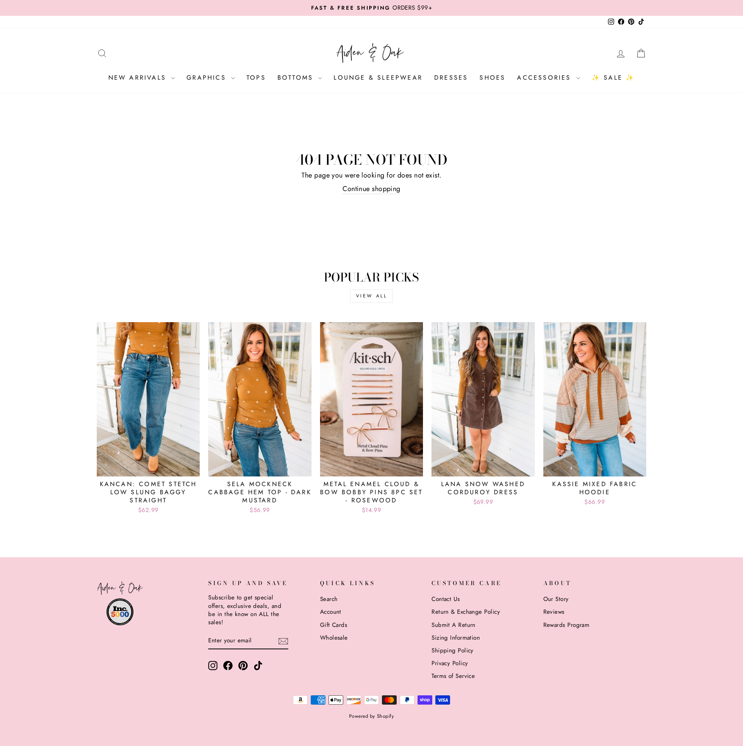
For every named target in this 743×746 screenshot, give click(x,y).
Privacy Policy (449, 663)
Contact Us (445, 599)
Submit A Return (453, 625)
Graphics (208, 77)
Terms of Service (453, 676)
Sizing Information (455, 637)
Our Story (556, 599)
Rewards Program (566, 625)
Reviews (554, 612)
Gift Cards (334, 625)
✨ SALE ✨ (613, 77)
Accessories (545, 77)
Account (330, 612)
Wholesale (334, 637)
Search (329, 599)
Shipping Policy (452, 650)
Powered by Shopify (371, 716)
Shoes (492, 77)
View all (371, 295)
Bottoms (297, 77)
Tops (256, 77)
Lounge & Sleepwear (378, 77)
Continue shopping (371, 189)
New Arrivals (138, 77)
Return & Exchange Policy (465, 612)
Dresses (451, 77)
